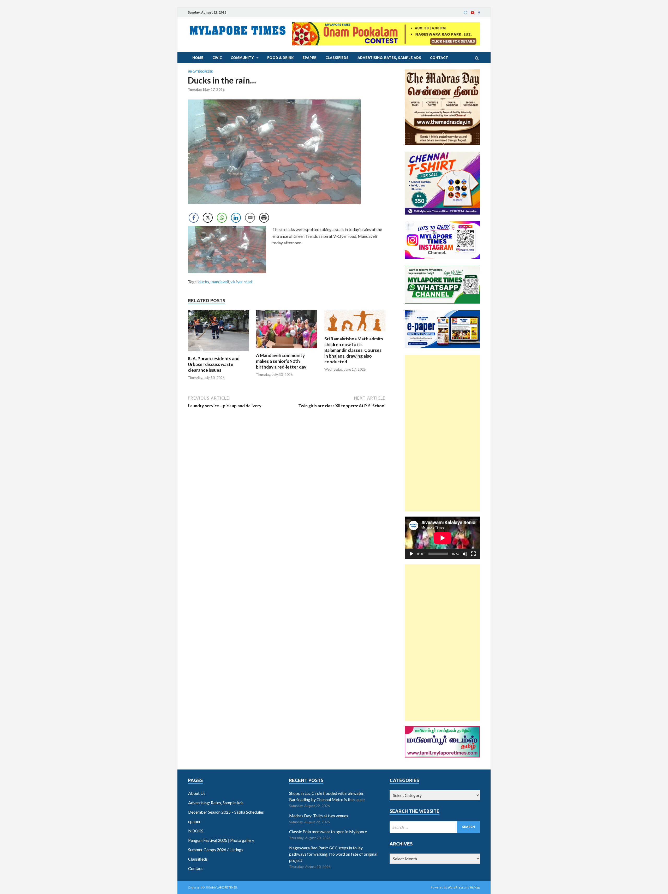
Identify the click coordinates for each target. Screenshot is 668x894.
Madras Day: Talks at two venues (318, 815)
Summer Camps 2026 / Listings (215, 849)
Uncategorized (200, 71)
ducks (203, 281)
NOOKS (195, 830)
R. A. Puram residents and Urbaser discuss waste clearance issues (214, 364)
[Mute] (465, 553)
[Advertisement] (442, 433)
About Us (196, 793)
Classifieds (337, 58)
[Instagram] (465, 12)
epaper (309, 58)
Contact (439, 58)
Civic (217, 58)
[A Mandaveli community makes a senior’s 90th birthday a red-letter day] (286, 349)
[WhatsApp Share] (222, 218)
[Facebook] (479, 12)
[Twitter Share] (208, 218)
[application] (442, 538)
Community (242, 58)
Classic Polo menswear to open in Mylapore (328, 831)
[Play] (411, 553)
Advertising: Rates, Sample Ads (389, 58)
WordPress (456, 887)
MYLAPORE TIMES (224, 887)
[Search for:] (435, 827)
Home (198, 58)
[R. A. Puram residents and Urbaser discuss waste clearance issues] (218, 352)
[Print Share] (264, 218)
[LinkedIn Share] (236, 218)
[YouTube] (472, 12)
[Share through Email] (250, 218)
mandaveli (220, 281)
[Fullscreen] (473, 553)
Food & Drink (280, 58)
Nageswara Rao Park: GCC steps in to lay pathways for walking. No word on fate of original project (333, 854)
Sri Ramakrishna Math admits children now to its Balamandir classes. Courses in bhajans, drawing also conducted (353, 350)
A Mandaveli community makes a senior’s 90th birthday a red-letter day (281, 361)
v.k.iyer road (241, 281)
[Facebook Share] (194, 218)
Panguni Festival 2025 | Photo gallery (221, 840)
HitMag (475, 887)
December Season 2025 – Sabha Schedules (226, 811)
